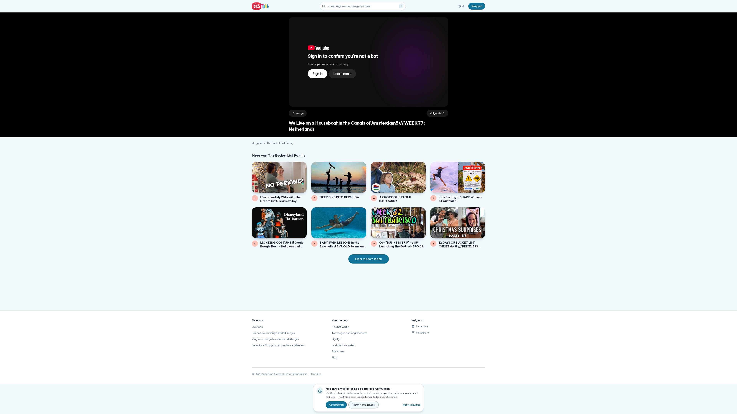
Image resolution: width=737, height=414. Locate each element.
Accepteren (336, 404)
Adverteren (338, 351)
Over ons (257, 327)
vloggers (257, 143)
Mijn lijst (337, 339)
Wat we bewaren (412, 404)
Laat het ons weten (343, 345)
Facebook (422, 326)
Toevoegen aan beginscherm (349, 333)
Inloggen (476, 6)
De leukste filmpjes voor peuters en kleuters (278, 345)
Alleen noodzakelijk (363, 404)
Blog (334, 357)
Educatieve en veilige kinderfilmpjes (273, 333)
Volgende (435, 113)
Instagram (422, 332)
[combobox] (363, 6)
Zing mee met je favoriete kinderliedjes (275, 339)
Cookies (316, 374)
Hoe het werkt (340, 327)
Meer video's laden (368, 259)
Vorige (300, 113)
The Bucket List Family (280, 143)
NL (462, 7)
